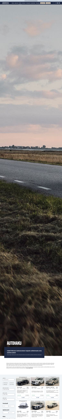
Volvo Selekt (12, 384)
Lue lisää (23, 397)
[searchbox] (8, 389)
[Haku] (53, 3)
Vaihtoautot (5, 384)
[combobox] (9, 389)
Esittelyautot (6, 382)
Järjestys (4, 378)
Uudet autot (12, 382)
